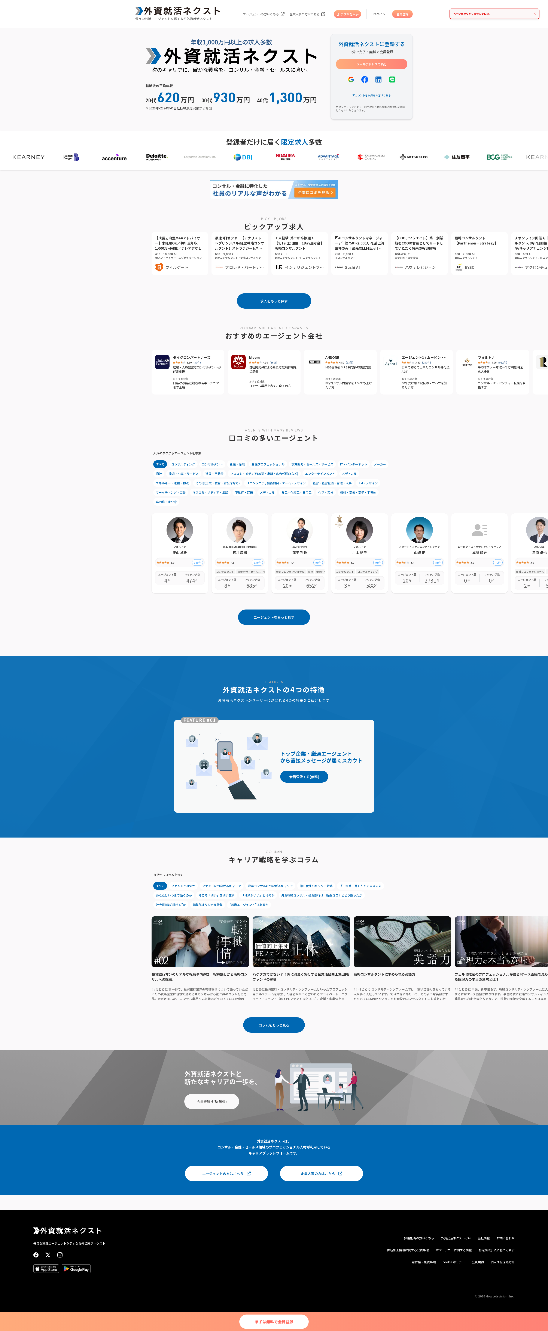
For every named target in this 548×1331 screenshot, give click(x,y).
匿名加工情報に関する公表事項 (408, 1250)
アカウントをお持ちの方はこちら (371, 95)
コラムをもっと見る (274, 1025)
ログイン (379, 14)
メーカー (380, 464)
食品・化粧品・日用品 (296, 492)
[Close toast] (535, 13)
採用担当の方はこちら (419, 1238)
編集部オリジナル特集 (208, 905)
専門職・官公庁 (166, 502)
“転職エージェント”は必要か (248, 905)
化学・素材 (325, 492)
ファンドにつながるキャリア (221, 886)
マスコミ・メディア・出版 (210, 492)
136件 (257, 562)
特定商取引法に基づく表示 (497, 1250)
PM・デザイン (368, 483)
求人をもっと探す (274, 300)
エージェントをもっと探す (274, 617)
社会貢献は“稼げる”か (171, 905)
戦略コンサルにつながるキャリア (270, 886)
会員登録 (402, 14)
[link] (339, 521)
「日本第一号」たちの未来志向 (360, 886)
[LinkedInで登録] (378, 79)
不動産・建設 (244, 492)
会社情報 (484, 1238)
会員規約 (478, 1262)
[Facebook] (36, 1254)
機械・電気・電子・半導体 (358, 492)
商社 (159, 473)
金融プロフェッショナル (268, 464)
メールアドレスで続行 (372, 64)
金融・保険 (237, 464)
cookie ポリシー (454, 1262)
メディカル (349, 473)
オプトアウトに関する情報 (454, 1250)
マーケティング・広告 (171, 492)
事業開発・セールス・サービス (312, 464)
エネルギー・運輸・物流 (172, 483)
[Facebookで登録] (364, 79)
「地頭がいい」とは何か (257, 895)
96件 (318, 562)
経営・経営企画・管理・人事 (332, 483)
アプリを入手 (350, 14)
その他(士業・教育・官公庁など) (218, 483)
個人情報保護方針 (503, 1262)
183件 (197, 562)
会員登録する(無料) (304, 776)
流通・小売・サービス (184, 473)
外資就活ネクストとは (456, 1238)
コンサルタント (212, 464)
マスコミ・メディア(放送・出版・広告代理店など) (264, 473)
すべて (160, 464)
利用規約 (369, 107)
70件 (498, 562)
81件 (438, 562)
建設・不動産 (214, 473)
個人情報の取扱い (387, 107)
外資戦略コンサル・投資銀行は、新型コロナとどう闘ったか (321, 895)
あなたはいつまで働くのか (174, 895)
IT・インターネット (353, 464)
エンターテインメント (320, 473)
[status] (494, 14)
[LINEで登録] (392, 79)
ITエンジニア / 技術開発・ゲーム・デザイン (276, 483)
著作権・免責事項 (424, 1262)
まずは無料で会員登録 (274, 1321)
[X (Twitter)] (48, 1254)
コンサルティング (183, 464)
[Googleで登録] (351, 79)
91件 (378, 562)
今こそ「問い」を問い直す (217, 895)
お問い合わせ (506, 1238)
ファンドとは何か (183, 886)
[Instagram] (60, 1254)
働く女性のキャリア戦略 (316, 886)
